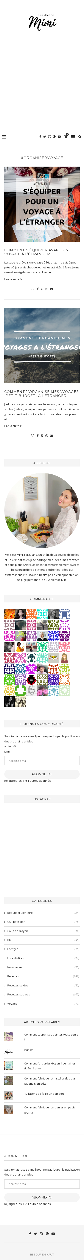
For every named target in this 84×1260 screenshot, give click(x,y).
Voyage (43, 1004)
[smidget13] (20, 668)
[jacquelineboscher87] (53, 690)
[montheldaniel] (31, 614)
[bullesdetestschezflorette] (9, 701)
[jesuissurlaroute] (31, 647)
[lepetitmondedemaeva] (20, 614)
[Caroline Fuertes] (9, 679)
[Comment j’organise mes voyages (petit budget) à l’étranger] (42, 345)
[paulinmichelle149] (9, 636)
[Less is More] (31, 679)
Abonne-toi (42, 774)
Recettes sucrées (43, 994)
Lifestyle (43, 949)
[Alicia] (31, 668)
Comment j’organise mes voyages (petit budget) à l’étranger (41, 394)
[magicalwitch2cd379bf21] (9, 668)
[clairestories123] (53, 614)
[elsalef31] (53, 647)
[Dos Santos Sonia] (31, 657)
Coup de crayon (43, 931)
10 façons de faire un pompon (44, 1094)
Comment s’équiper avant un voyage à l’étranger (36, 252)
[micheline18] (20, 657)
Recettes (43, 976)
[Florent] (9, 647)
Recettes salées (43, 985)
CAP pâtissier (43, 922)
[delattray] (42, 668)
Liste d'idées (43, 958)
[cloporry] (64, 679)
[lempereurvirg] (53, 679)
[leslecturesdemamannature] (53, 657)
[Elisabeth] (42, 636)
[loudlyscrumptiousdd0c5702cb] (53, 668)
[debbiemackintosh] (20, 679)
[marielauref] (42, 625)
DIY (43, 940)
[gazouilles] (20, 636)
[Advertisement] (42, 86)
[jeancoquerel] (64, 690)
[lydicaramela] (31, 636)
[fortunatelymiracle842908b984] (31, 625)
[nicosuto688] (53, 625)
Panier (28, 1050)
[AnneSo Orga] (64, 657)
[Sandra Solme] (20, 647)
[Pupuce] (9, 690)
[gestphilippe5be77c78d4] (42, 679)
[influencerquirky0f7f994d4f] (42, 657)
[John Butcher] (31, 690)
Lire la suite (11, 279)
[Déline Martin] (53, 636)
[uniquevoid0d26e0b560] (64, 625)
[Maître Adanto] (9, 614)
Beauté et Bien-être (43, 913)
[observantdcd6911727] (9, 625)
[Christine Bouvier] (64, 647)
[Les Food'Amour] (42, 690)
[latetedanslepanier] (20, 625)
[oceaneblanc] (64, 614)
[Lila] (64, 636)
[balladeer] (20, 701)
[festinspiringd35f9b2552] (9, 657)
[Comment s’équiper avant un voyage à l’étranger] (42, 204)
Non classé (43, 967)
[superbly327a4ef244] (64, 668)
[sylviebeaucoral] (42, 614)
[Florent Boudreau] (42, 647)
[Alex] (20, 690)
